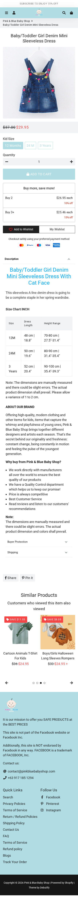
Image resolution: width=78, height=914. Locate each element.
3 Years (45, 145)
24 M (30, 145)
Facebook (52, 797)
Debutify (45, 887)
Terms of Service (15, 810)
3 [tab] (41, 683)
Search (8, 797)
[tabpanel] (20, 640)
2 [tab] (37, 683)
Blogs (7, 855)
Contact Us (11, 829)
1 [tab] (33, 683)
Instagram (53, 810)
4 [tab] (44, 683)
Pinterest (52, 804)
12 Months (13, 145)
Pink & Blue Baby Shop (16, 21)
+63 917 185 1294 (20, 778)
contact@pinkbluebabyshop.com (31, 771)
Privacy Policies (14, 804)
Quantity (9, 155)
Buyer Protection (17, 541)
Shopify (69, 882)
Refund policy (12, 849)
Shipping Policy (14, 823)
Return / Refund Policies (20, 817)
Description (12, 259)
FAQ (6, 836)
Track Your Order (15, 862)
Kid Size (8, 139)
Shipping (12, 552)
